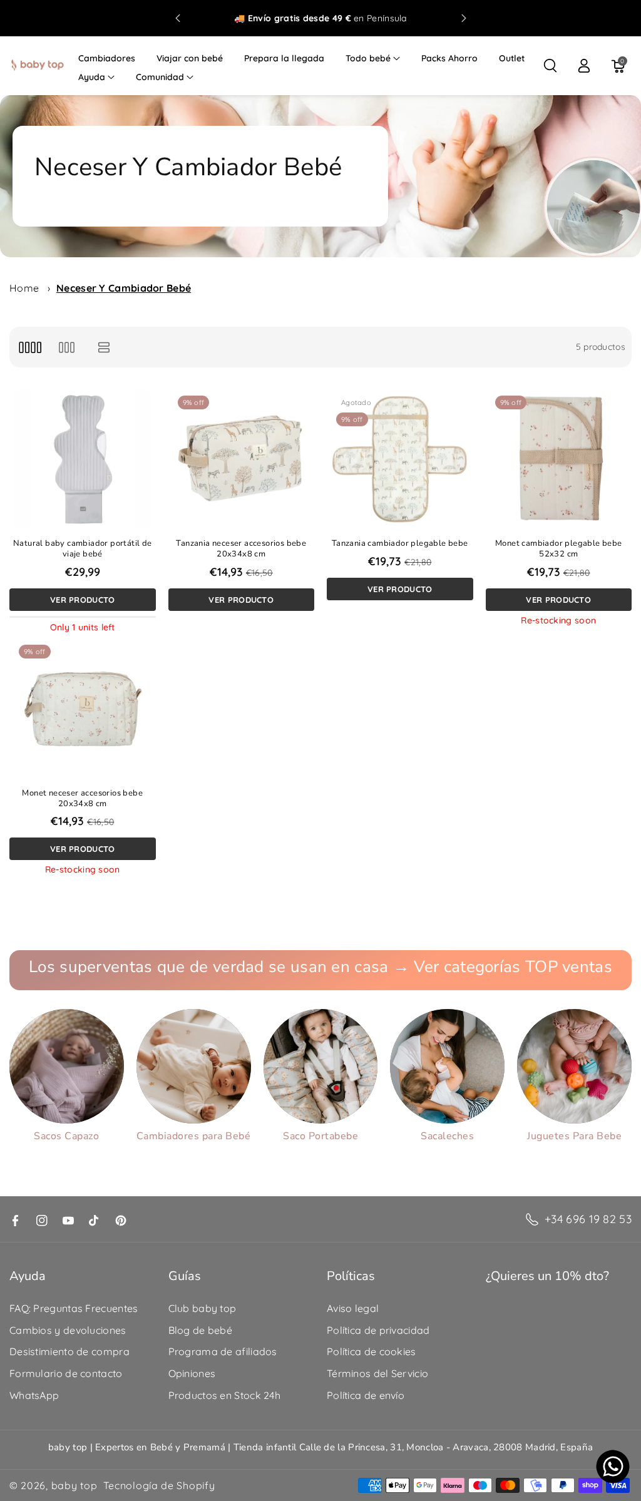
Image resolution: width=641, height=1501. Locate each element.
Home (24, 288)
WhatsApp (34, 1395)
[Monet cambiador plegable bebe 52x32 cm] (559, 459)
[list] (104, 347)
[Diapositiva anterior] (177, 18)
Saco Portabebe (320, 1136)
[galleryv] (67, 347)
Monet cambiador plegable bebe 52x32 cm (558, 549)
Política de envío (365, 1395)
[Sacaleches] (447, 1066)
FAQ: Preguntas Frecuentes (73, 1308)
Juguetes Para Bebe (574, 1136)
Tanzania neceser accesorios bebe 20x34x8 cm (241, 549)
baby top (74, 1485)
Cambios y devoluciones (67, 1330)
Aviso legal (353, 1308)
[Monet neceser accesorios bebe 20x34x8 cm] (82, 708)
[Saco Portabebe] (321, 1066)
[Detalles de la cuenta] (584, 65)
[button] (373, 58)
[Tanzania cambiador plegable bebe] (400, 459)
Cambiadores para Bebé (193, 1136)
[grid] (30, 347)
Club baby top (202, 1308)
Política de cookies (371, 1351)
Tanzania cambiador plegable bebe (400, 543)
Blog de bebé (200, 1330)
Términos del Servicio (377, 1373)
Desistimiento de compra (69, 1351)
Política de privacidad (378, 1330)
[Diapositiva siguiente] (463, 18)
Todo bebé (368, 58)
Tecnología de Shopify (159, 1485)
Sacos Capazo (66, 1136)
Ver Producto (82, 600)
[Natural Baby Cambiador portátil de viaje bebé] (82, 459)
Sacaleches (447, 1136)
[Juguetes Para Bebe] (574, 1066)
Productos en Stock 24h (224, 1395)
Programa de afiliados (222, 1351)
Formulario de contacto (66, 1373)
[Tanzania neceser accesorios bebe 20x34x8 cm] (241, 459)
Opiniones (192, 1373)
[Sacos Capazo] (66, 1066)
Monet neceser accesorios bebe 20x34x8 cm (82, 798)
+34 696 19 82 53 (588, 1219)
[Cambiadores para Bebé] (193, 1066)
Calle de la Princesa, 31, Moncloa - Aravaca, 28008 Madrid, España (446, 1447)
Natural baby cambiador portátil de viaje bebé (82, 549)
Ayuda (91, 77)
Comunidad (160, 77)
